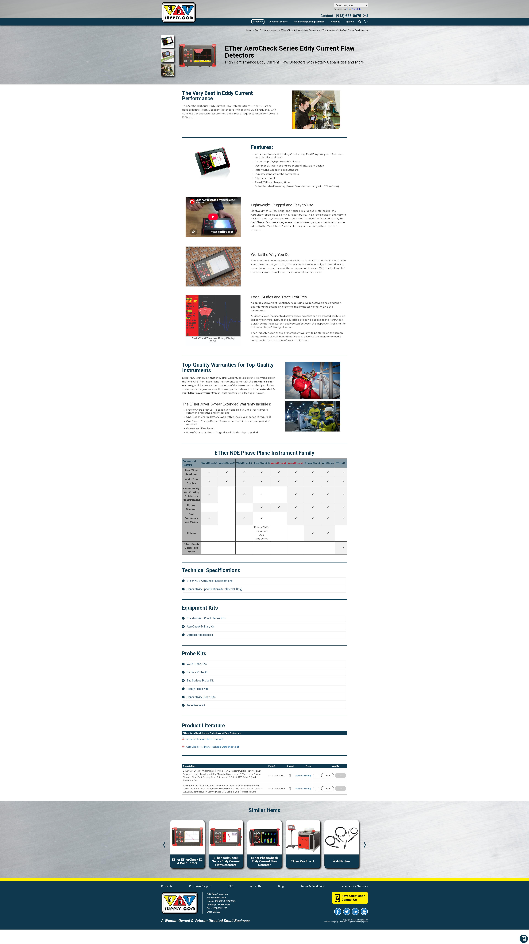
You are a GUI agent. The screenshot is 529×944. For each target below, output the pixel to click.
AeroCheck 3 (262, 463)
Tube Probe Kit (196, 705)
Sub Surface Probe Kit (200, 680)
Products (166, 886)
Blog (281, 886)
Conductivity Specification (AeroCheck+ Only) (214, 589)
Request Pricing (303, 775)
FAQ (230, 886)
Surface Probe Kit (197, 672)
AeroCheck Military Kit (200, 626)
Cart (340, 775)
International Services (354, 886)
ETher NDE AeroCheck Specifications (209, 580)
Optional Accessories (200, 634)
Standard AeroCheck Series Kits (206, 618)
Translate (356, 9)
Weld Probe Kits (197, 664)
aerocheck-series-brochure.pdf (204, 739)
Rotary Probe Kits (197, 688)
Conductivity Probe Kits (201, 697)
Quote (327, 775)
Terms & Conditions (313, 886)
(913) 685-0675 (348, 16)
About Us (255, 886)
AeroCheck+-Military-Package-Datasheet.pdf (212, 746)
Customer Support (200, 886)
